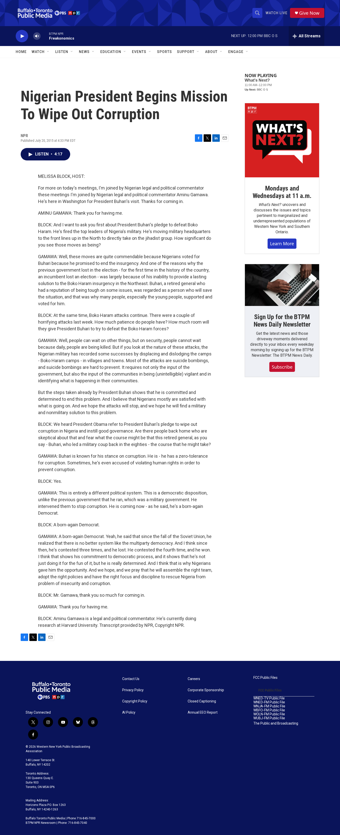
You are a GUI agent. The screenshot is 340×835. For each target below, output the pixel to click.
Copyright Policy (134, 701)
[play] (22, 36)
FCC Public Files (265, 678)
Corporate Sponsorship (206, 690)
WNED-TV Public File (269, 698)
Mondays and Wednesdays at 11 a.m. (282, 192)
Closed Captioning (202, 701)
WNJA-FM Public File (269, 706)
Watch (38, 52)
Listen (61, 52)
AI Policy (128, 712)
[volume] (37, 36)
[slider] (45, 36)
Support (185, 52)
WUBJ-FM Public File (269, 718)
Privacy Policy (133, 690)
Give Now (309, 13)
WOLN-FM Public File (269, 714)
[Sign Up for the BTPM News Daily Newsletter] (282, 285)
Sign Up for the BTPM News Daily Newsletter (282, 320)
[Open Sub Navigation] (48, 52)
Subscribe (282, 367)
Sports (164, 52)
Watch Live (276, 13)
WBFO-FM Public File (269, 710)
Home (21, 52)
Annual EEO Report (203, 712)
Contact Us (130, 679)
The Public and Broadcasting (275, 723)
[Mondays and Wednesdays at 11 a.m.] (282, 140)
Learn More (282, 243)
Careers (194, 679)
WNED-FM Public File (269, 702)
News (84, 52)
